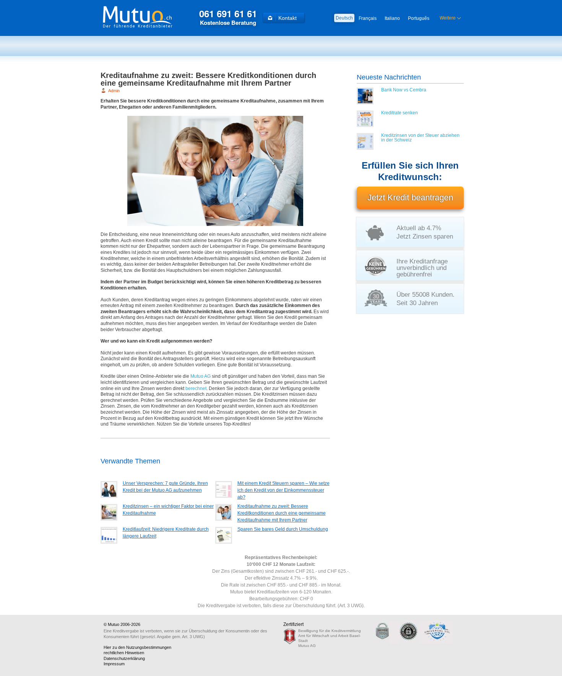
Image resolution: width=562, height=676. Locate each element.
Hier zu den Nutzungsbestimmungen (137, 647)
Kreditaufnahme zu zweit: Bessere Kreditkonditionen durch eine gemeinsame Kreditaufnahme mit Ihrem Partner (281, 513)
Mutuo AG (200, 376)
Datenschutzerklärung (124, 658)
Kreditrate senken (399, 112)
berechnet (195, 388)
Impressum (114, 663)
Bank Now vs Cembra (403, 90)
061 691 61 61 (228, 17)
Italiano (392, 18)
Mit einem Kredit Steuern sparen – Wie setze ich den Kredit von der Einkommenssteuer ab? (283, 490)
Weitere (448, 18)
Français (368, 18)
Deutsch (344, 18)
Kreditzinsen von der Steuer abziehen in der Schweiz (420, 138)
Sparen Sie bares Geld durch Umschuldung (282, 529)
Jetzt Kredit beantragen (410, 197)
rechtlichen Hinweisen (124, 652)
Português (418, 18)
